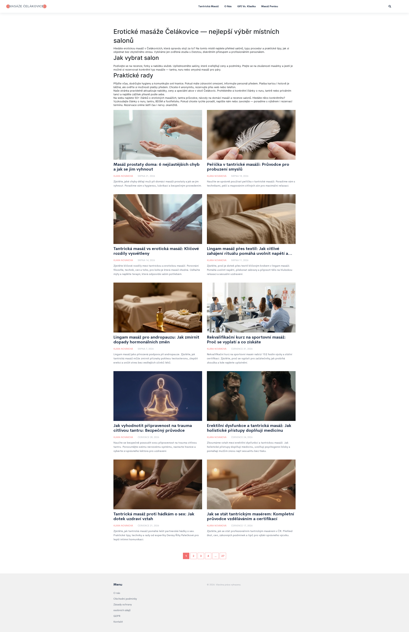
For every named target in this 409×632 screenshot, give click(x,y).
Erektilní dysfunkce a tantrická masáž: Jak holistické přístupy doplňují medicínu (249, 428)
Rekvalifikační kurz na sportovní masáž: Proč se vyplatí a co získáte (246, 339)
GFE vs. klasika (246, 6)
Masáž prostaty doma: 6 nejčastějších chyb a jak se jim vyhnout (156, 167)
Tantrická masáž (208, 6)
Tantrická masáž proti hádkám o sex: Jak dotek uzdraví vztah (153, 516)
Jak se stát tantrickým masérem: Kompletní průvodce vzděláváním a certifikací (250, 516)
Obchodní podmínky (125, 598)
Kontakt (118, 621)
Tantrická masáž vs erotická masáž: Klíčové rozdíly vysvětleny (156, 251)
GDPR (116, 616)
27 (222, 555)
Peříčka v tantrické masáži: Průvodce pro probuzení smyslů (248, 167)
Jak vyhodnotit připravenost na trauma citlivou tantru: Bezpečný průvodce (152, 428)
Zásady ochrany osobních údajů (122, 607)
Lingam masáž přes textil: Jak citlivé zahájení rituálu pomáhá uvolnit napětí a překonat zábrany (247, 251)
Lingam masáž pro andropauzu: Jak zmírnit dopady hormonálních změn (156, 339)
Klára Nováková (123, 176)
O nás (228, 6)
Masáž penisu (269, 6)
